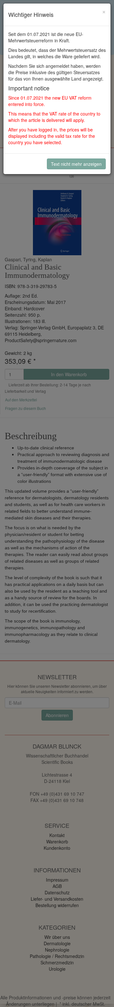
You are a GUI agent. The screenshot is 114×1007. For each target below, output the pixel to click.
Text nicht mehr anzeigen (76, 164)
